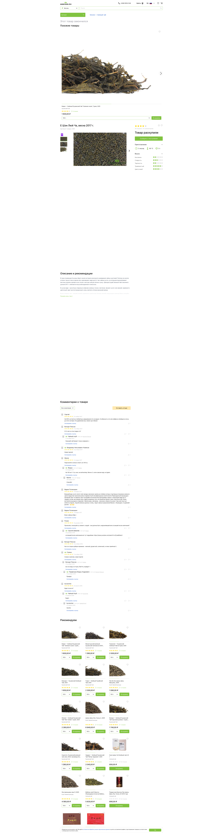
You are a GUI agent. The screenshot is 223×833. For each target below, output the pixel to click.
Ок (155, 830)
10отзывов (99, 724)
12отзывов (123, 687)
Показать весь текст (66, 296)
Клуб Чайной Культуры (115, 685)
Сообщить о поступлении (149, 138)
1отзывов (75, 687)
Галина (84, 562)
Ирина (80, 468)
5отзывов (75, 111)
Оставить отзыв (121, 408)
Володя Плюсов (87, 436)
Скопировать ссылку (70, 423)
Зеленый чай (112, 759)
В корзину (156, 118)
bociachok (85, 593)
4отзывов (123, 650)
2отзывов (99, 687)
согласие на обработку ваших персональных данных (96, 829)
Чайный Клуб (82, 603)
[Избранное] (158, 3)
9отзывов (99, 799)
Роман (87, 530)
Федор (78, 477)
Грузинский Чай (66, 108)
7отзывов (99, 650)
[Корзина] (162, 3)
